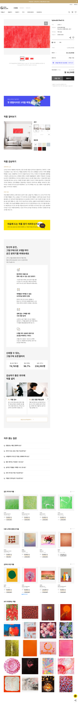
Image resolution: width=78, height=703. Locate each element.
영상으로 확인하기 (26, 420)
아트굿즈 (28, 8)
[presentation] (35, 134)
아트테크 (22, 8)
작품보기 (3, 12)
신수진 (59, 24)
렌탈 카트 (57, 78)
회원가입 (75, 4)
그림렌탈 (15, 8)
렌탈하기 (68, 78)
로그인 (71, 4)
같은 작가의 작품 (9, 491)
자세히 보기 (70, 62)
